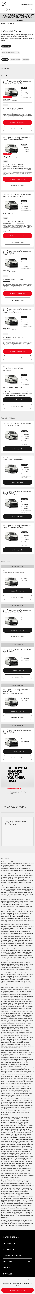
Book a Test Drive (17, 449)
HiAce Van (8, 24)
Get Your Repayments (17, 122)
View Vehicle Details (17, 129)
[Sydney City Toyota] (4, 4)
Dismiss (30, 1279)
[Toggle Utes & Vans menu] (29, 1249)
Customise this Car (17, 591)
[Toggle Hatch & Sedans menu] (29, 1237)
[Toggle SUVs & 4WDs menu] (29, 1243)
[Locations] (8, 9)
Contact (7, 1274)
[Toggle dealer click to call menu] (3, 9)
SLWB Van (26, 59)
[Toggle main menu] (31, 9)
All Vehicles (6, 46)
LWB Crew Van (15, 59)
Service (7, 1267)
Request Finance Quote (17, 400)
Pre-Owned (9, 1261)
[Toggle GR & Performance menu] (29, 1255)
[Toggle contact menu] (29, 1262)
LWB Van (5, 59)
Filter (6, 68)
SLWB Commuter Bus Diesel (10, 53)
